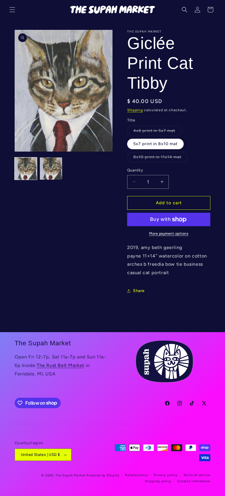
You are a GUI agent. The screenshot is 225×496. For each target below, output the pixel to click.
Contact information (193, 481)
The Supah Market (70, 475)
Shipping (135, 110)
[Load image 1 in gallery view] (26, 168)
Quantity (135, 170)
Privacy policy (166, 475)
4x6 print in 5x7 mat (157, 132)
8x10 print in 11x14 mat (160, 158)
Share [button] (139, 290)
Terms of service (196, 475)
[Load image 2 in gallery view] (51, 168)
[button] (12, 9)
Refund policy (136, 475)
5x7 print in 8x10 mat (155, 143)
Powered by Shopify (103, 475)
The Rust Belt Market (60, 365)
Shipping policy (158, 481)
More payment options (168, 233)
